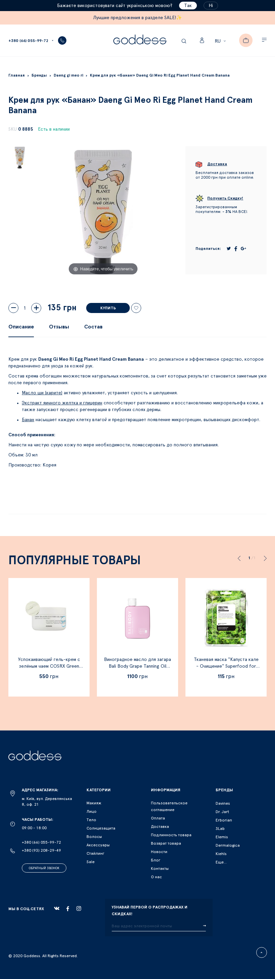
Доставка (160, 827)
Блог (155, 860)
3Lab (220, 829)
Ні (211, 5)
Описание (21, 326)
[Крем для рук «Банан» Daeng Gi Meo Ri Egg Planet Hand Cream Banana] (19, 157)
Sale (91, 862)
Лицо (92, 811)
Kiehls (221, 854)
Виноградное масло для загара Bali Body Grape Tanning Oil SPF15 (137, 666)
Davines (223, 803)
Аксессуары (98, 845)
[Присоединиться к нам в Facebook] (68, 908)
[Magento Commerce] (139, 40)
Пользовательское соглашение (169, 806)
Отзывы (59, 326)
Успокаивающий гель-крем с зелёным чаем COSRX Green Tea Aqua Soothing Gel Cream (48, 666)
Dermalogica (228, 845)
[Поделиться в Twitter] (229, 248)
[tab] (21, 326)
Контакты (160, 868)
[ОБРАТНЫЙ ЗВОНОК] (62, 40)
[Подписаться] (204, 926)
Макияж (94, 803)
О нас (156, 877)
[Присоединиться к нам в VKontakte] (57, 908)
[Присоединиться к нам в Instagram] (79, 908)
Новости (159, 852)
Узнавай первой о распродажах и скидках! (149, 910)
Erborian (224, 820)
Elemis (222, 837)
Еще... (221, 862)
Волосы (94, 837)
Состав (93, 326)
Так (188, 5)
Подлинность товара (171, 835)
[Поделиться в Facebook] (235, 248)
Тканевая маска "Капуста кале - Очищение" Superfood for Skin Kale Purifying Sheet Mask (226, 666)
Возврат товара (166, 843)
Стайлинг (95, 853)
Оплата (158, 818)
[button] (221, 41)
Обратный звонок (44, 868)
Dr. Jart (222, 812)
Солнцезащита (101, 828)
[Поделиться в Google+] (243, 248)
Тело (91, 820)
